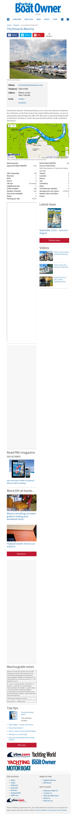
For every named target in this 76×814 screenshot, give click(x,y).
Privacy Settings (62, 810)
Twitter (22, 99)
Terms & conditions (41, 810)
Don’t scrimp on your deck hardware (22, 731)
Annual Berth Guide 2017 (29, 25)
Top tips (12, 708)
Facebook (22, 103)
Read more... (21, 554)
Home (9, 25)
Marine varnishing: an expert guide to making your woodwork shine (21, 516)
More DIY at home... (21, 491)
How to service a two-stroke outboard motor (60, 279)
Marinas (16, 25)
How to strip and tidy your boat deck (61, 266)
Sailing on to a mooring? (18, 734)
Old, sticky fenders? (16, 728)
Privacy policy (52, 810)
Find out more (54, 240)
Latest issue (47, 204)
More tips (22, 745)
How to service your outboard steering (61, 253)
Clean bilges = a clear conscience (21, 725)
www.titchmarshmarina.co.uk (31, 85)
